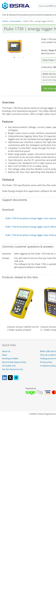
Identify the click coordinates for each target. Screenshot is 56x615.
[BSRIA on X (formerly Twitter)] (10, 379)
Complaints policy (48, 365)
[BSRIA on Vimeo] (16, 379)
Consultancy (24, 14)
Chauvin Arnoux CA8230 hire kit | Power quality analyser (23, 328)
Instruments (36, 14)
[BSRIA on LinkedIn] (4, 379)
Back (4, 303)
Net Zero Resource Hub (12, 369)
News (4, 355)
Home (5, 21)
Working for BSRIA (10, 358)
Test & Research (10, 14)
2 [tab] (18, 57)
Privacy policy (46, 362)
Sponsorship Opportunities (14, 362)
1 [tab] (14, 57)
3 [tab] (23, 57)
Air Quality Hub (9, 365)
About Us (6, 351)
